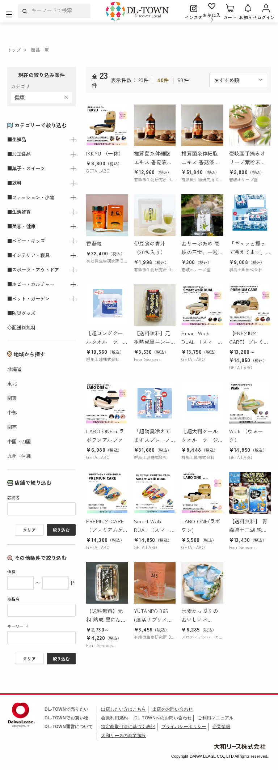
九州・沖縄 (19, 455)
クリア (29, 530)
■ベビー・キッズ (26, 240)
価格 (11, 571)
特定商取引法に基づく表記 (128, 726)
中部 (12, 412)
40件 (163, 80)
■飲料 (14, 182)
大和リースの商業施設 (123, 735)
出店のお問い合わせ (172, 709)
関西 (12, 427)
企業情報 (221, 726)
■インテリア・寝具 (28, 255)
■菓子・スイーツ (26, 168)
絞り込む (61, 530)
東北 (12, 383)
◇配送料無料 (21, 327)
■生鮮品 (16, 139)
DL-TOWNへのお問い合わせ (162, 717)
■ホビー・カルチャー (30, 284)
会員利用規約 (114, 717)
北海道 (14, 369)
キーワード (17, 626)
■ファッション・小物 (30, 197)
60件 (183, 80)
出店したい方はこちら (123, 709)
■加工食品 (19, 153)
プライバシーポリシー (183, 726)
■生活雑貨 (19, 211)
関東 (12, 398)
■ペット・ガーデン (28, 298)
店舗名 (13, 497)
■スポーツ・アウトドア (33, 269)
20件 (144, 80)
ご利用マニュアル (215, 717)
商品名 (13, 599)
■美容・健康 (21, 226)
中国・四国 (19, 441)
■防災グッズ (21, 313)
